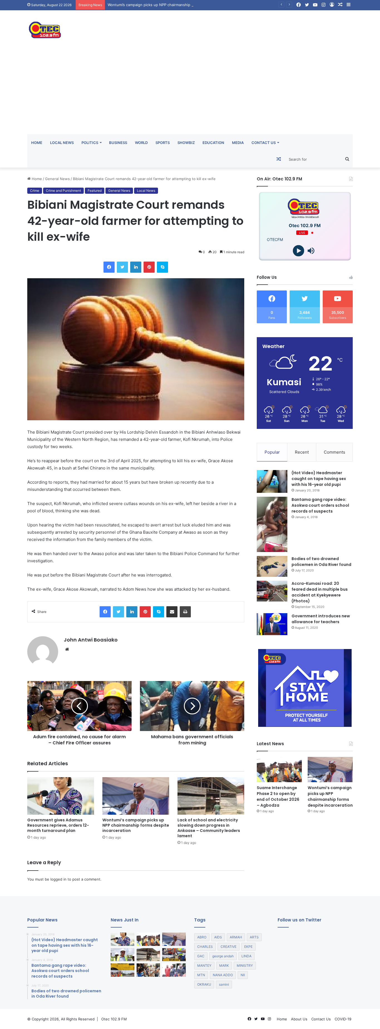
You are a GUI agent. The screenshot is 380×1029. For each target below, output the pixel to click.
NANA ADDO (223, 975)
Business (118, 142)
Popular (272, 452)
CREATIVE (228, 947)
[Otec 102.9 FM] (78, 29)
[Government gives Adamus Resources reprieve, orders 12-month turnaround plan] (60, 796)
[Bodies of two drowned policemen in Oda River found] (272, 566)
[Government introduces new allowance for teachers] (272, 624)
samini (224, 984)
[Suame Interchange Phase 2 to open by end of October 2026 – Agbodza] (279, 769)
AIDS (218, 937)
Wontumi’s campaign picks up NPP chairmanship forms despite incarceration (173, 5)
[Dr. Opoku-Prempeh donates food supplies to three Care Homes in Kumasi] (148, 970)
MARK (224, 965)
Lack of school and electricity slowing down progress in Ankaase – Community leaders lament (208, 828)
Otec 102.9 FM (114, 1019)
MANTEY (204, 965)
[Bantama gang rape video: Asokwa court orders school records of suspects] (272, 524)
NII (243, 975)
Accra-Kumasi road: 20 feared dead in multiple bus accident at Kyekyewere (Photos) (320, 592)
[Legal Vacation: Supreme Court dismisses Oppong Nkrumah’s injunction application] (174, 970)
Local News (62, 142)
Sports (163, 142)
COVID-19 (343, 1019)
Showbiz (186, 142)
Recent (302, 452)
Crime (34, 190)
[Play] (299, 251)
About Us (299, 1019)
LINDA (246, 956)
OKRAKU (204, 984)
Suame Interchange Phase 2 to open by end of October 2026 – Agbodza (278, 796)
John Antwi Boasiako (91, 639)
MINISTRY (245, 965)
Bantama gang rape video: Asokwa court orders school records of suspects (320, 505)
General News (57, 179)
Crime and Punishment (63, 190)
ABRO (201, 937)
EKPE (248, 947)
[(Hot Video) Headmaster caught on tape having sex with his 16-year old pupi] (272, 481)
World (141, 142)
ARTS (254, 937)
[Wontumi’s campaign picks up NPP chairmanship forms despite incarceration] (135, 796)
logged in (58, 879)
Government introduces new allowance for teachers (321, 619)
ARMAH (236, 937)
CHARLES (205, 947)
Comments (334, 452)
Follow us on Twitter (299, 920)
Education (213, 142)
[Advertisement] (190, 92)
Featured (95, 190)
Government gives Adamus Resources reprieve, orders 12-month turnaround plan (58, 825)
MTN (201, 975)
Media (238, 142)
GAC (200, 956)
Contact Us (263, 142)
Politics (90, 142)
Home (36, 142)
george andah (223, 956)
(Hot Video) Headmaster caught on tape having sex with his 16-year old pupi (319, 478)
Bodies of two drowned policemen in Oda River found (321, 561)
